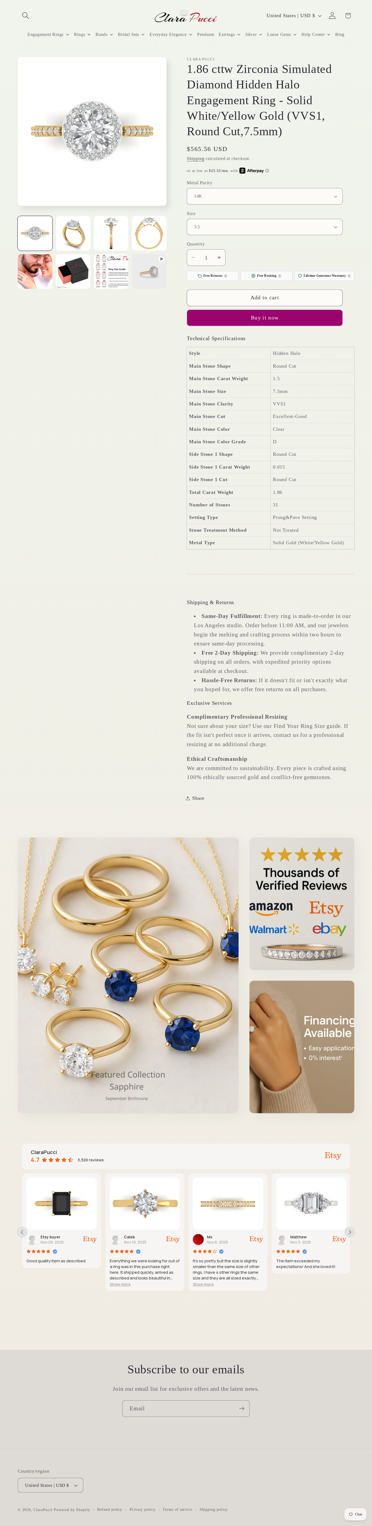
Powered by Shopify (72, 1509)
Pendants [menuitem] (205, 34)
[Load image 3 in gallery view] (111, 233)
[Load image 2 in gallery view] (73, 233)
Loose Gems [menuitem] (279, 34)
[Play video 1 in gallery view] (149, 271)
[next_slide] (349, 1232)
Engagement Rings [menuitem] (45, 34)
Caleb (129, 1237)
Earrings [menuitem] (227, 34)
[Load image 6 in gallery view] (73, 271)
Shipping (195, 158)
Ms (209, 1237)
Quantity (196, 244)
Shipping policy (214, 1509)
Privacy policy (142, 1509)
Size (191, 213)
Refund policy (109, 1509)
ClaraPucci (43, 1509)
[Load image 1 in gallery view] (35, 233)
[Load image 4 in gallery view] (149, 233)
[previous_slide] (22, 1232)
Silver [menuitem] (251, 34)
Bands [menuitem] (102, 34)
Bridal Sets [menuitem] (128, 34)
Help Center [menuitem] (313, 34)
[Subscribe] (241, 1408)
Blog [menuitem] (339, 34)
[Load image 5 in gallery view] (35, 271)
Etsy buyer (50, 1237)
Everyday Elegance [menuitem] (168, 34)
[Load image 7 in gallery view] (111, 271)
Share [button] (198, 798)
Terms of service (177, 1509)
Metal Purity (199, 182)
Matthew (298, 1237)
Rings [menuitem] (79, 34)
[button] (25, 15)
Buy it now (265, 318)
